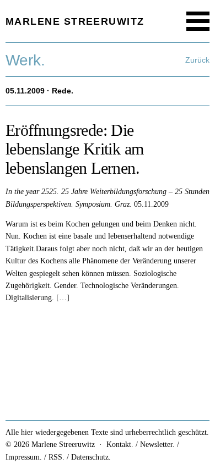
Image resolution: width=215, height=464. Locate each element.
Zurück (197, 60)
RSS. (56, 457)
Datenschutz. (91, 457)
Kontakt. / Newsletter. (140, 444)
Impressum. (24, 457)
